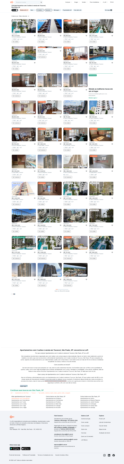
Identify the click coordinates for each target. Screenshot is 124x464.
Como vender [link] (85, 422)
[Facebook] (114, 455)
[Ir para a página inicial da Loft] (12, 2)
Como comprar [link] (85, 425)
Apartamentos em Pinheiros (53, 398)
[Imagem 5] (79, 31)
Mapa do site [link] (102, 429)
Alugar (76, 2)
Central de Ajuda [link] (85, 418)
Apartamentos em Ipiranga (87, 407)
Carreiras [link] (83, 433)
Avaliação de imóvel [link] (104, 433)
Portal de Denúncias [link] (14, 455)
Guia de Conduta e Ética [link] (61, 455)
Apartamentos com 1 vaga (18, 405)
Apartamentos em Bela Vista (53, 404)
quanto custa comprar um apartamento (55, 381)
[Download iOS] (25, 449)
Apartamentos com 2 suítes (18, 404)
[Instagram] (104, 455)
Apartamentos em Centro (87, 398)
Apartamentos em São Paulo (22, 393)
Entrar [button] (112, 2)
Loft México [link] (84, 440)
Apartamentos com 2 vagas (18, 407)
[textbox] (28, 2)
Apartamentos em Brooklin (53, 407)
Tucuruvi (34, 393)
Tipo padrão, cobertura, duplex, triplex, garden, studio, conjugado (54, 393)
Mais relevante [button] (23, 16)
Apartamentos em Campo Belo (88, 405)
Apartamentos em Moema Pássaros (90, 400)
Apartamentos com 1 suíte (18, 402)
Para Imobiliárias (94, 2)
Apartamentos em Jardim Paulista (89, 402)
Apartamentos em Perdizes (53, 402)
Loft (11, 393)
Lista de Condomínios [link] (105, 422)
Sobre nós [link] (84, 429)
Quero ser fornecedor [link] (87, 436)
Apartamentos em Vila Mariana (54, 400)
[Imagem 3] (77, 31)
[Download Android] (15, 449)
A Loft (104, 2)
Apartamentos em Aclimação (88, 404)
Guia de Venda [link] (103, 425)
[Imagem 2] (50, 31)
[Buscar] (41, 2)
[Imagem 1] (49, 31)
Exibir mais (23, 386)
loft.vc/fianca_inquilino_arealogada (64, 427)
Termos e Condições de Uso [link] (45, 455)
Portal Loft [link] (102, 418)
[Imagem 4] (78, 31)
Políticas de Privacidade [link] (29, 455)
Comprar (67, 2)
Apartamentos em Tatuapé (53, 405)
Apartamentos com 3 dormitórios (20, 400)
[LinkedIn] (109, 455)
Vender (84, 2)
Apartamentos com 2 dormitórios (20, 398)
